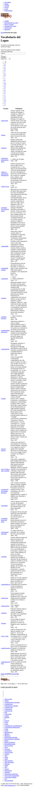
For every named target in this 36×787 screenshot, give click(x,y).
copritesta (4, 613)
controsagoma (5, 606)
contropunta (4, 598)
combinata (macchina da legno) (5, 209)
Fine (17, 674)
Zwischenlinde (8, 780)
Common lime (8, 707)
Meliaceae (7, 735)
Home (2, 32)
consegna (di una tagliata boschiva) (4, 491)
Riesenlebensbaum (9, 744)
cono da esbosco (3, 449)
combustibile (4, 246)
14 (15, 674)
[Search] (1, 55)
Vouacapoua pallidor (10, 777)
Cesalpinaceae (8, 704)
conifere (3, 398)
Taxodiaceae (8, 750)
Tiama (6, 757)
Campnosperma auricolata (12, 702)
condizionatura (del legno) (5, 331)
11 (10, 674)
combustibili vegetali (4, 269)
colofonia (3, 148)
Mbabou (6, 734)
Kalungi (6, 720)
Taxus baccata (8, 752)
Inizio (2, 674)
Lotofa (6, 730)
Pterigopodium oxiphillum (12, 739)
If (4, 719)
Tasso (6, 747)
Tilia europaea (8, 760)
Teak (5, 755)
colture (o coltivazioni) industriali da (4, 173)
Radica (6, 740)
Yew (5, 779)
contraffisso (4, 505)
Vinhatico (7, 772)
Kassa (6, 722)
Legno (6, 724)
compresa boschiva (4, 317)
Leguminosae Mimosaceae (12, 727)
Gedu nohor (7, 714)
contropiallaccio (5, 584)
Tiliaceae (7, 764)
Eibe (5, 712)
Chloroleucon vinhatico (11, 706)
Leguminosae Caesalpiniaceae (13, 725)
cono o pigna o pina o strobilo (5, 470)
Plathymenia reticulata (10, 737)
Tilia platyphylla (9, 762)
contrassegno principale (5, 533)
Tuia (5, 767)
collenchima (4, 120)
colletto (3, 135)
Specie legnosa (8, 745)
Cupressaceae (8, 711)
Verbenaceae (8, 770)
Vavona (6, 769)
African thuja (8, 699)
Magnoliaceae (8, 732)
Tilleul (6, 765)
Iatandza (6, 717)
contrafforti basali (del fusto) (4, 520)
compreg (3, 298)
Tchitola (6, 754)
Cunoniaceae (8, 709)
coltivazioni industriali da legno (4, 160)
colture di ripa (5, 186)
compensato (4, 278)
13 (13, 674)
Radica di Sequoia (9, 742)
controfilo (4, 556)
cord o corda (4, 636)
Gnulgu (6, 716)
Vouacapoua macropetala (11, 775)
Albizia (6, 701)
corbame (3, 623)
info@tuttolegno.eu (10, 785)
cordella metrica (5, 648)
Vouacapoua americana (11, 774)
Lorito (6, 729)
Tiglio (6, 759)
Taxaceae (7, 749)
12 (12, 674)
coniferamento (5, 349)
